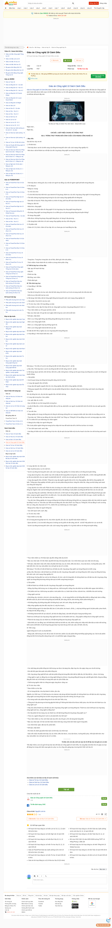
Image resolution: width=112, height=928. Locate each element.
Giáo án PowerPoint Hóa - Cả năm (15, 216)
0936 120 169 (11, 912)
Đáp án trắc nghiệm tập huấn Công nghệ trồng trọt (14, 362)
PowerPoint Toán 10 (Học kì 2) (14, 421)
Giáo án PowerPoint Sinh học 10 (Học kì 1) (15, 230)
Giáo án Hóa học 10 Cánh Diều (14, 436)
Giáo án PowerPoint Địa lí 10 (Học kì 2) (15, 249)
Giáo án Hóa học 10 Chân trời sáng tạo (14, 397)
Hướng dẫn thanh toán (28, 908)
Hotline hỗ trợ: (57, 15)
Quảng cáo (8, 908)
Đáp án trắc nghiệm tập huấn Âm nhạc (15, 385)
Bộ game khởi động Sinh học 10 (14, 70)
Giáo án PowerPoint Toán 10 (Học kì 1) (15, 188)
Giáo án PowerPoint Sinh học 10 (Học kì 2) (15, 234)
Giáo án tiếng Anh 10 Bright (13, 102)
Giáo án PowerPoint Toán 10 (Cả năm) (15, 183)
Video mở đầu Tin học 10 (13, 61)
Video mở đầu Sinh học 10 (13, 64)
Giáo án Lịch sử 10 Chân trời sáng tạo (15, 407)
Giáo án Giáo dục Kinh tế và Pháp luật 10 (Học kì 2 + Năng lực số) (15, 160)
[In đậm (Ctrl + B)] (37, 876)
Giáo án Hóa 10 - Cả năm (13, 108)
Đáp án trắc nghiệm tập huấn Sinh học (15, 340)
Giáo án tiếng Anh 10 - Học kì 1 (14, 87)
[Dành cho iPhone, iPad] (75, 905)
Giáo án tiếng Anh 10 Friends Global (14, 94)
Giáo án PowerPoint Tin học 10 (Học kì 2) (14, 263)
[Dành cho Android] (75, 908)
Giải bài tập (58, 903)
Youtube (40, 903)
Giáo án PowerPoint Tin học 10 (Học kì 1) (14, 258)
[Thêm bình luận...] (70, 881)
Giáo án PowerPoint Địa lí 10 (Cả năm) (15, 239)
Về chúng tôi (8, 901)
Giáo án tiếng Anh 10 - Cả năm (14, 84)
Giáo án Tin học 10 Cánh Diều (38, 780)
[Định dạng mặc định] (45, 876)
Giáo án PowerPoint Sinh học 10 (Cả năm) (15, 225)
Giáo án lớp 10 (46, 47)
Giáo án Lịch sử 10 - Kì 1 (13, 122)
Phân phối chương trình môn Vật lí (15, 302)
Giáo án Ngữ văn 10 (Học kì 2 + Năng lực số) (14, 174)
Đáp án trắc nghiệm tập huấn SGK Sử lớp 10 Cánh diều (15, 467)
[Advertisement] (56, 31)
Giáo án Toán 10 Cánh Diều (13, 434)
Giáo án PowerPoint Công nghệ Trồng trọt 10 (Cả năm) (14, 268)
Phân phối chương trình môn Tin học (15, 311)
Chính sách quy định (27, 901)
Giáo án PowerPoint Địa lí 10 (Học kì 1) (15, 244)
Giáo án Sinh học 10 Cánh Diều (39, 782)
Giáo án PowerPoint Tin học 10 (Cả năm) (14, 253)
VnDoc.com (28, 47)
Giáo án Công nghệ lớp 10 (59, 47)
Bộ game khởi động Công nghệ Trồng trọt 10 (14, 74)
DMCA (23, 912)
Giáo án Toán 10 (10, 82)
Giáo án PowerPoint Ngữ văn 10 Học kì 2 (15, 207)
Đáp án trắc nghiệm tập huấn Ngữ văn (15, 323)
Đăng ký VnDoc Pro (10, 905)
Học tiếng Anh (59, 901)
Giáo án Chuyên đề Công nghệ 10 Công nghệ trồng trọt (15, 146)
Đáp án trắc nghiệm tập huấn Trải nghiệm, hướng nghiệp (15, 371)
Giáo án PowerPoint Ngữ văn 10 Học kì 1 (15, 202)
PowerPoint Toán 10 (11, 418)
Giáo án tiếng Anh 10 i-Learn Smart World (14, 99)
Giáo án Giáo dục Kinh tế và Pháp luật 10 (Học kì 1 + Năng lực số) (15, 155)
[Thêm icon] (34, 876)
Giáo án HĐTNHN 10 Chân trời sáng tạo (14, 411)
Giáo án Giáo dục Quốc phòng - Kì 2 (15, 138)
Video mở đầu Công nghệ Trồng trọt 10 (15, 55)
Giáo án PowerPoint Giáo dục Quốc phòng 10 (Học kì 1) (14, 287)
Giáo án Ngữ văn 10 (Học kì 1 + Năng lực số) (14, 169)
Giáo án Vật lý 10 (10, 105)
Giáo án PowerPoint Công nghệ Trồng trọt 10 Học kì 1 (14, 272)
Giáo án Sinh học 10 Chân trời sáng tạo (14, 402)
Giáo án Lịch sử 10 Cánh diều (38, 784)
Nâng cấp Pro (94, 3)
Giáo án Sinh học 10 (11, 116)
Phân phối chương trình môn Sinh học (15, 306)
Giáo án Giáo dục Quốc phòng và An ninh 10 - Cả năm (15, 129)
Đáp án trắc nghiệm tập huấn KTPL (14, 352)
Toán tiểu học (58, 905)
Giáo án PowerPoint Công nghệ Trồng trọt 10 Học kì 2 (14, 277)
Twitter (40, 905)
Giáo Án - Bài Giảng (34, 47)
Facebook (41, 901)
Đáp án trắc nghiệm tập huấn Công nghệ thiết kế (14, 366)
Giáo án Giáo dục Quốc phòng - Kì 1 (15, 133)
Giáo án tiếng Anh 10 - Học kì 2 (14, 90)
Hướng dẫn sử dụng (10, 903)
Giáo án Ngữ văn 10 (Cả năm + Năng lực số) (14, 165)
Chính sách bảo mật (27, 905)
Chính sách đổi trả (27, 910)
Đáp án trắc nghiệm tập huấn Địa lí (15, 348)
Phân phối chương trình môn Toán (15, 299)
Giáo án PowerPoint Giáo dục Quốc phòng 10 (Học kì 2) (14, 291)
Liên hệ (7, 910)
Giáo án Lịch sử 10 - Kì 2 (13, 125)
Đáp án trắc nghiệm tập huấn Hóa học (15, 335)
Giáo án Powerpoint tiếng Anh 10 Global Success (15, 212)
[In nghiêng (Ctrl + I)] (41, 876)
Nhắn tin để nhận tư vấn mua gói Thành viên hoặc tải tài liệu (57, 13)
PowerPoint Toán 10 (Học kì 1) (14, 424)
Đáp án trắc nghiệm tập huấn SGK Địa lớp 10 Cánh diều (15, 457)
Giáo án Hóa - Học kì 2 (12, 114)
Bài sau (78, 60)
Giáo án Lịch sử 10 (11, 119)
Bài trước (56, 60)
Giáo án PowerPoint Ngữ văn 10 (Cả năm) (15, 197)
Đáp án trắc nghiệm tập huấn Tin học (15, 357)
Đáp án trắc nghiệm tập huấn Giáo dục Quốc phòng (15, 376)
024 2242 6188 (86, 915)
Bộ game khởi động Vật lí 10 (13, 67)
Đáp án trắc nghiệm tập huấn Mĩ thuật (15, 381)
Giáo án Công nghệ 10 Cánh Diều (37, 89)
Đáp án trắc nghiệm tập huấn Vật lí (15, 331)
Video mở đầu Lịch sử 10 (13, 59)
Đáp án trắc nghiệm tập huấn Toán (15, 319)
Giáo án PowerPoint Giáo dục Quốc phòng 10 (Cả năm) (14, 282)
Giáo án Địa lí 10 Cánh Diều (41, 819)
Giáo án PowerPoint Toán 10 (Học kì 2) (15, 193)
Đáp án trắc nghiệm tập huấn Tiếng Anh (14, 327)
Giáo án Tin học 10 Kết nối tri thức (15, 142)
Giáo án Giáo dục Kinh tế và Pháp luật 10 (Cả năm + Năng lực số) (15, 150)
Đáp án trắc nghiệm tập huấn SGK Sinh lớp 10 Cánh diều (15, 462)
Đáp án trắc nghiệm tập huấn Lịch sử (15, 344)
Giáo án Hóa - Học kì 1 (12, 111)
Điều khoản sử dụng (27, 903)
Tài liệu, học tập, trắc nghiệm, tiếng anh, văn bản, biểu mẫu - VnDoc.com (15, 3)
